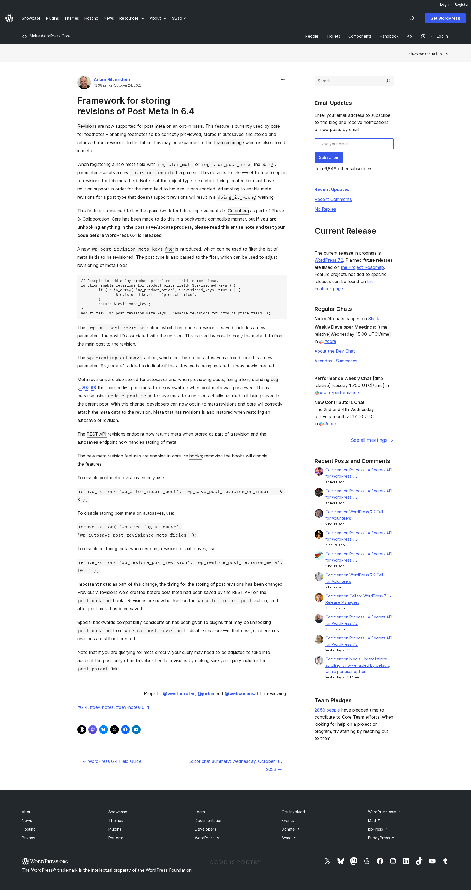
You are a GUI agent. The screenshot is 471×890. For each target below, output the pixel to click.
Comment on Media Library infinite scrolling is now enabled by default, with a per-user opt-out (357, 665)
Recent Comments (333, 199)
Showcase (117, 811)
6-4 (82, 707)
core (275, 126)
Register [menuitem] (462, 4)
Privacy (28, 837)
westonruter (179, 693)
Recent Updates (332, 189)
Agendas (323, 361)
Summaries (346, 361)
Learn (200, 811)
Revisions (86, 126)
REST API (97, 434)
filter (169, 249)
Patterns (116, 837)
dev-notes (102, 707)
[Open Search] (412, 18)
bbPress (378, 829)
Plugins (114, 829)
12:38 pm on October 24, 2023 (118, 85)
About (27, 811)
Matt (374, 820)
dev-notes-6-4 (132, 707)
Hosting (29, 829)
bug (274, 379)
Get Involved (293, 811)
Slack (373, 318)
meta (160, 126)
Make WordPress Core (50, 36)
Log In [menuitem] (445, 4)
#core (330, 341)
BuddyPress (381, 837)
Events (288, 820)
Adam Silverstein (112, 79)
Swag (289, 837)
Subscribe (328, 157)
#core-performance (339, 392)
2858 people (327, 710)
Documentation (208, 820)
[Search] (388, 81)
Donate (291, 829)
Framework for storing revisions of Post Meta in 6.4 (136, 105)
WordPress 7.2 (329, 260)
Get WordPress (445, 18)
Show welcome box (425, 53)
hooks (195, 456)
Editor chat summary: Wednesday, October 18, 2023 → (235, 765)
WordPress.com (384, 811)
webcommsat (242, 693)
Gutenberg (238, 210)
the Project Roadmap (362, 267)
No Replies (325, 209)
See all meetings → (372, 440)
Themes (115, 820)
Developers (205, 829)
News (27, 820)
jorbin (205, 693)
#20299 (87, 387)
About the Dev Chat (335, 351)
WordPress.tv (209, 837)
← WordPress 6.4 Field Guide (112, 761)
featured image (229, 142)
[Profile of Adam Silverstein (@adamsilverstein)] (84, 84)
